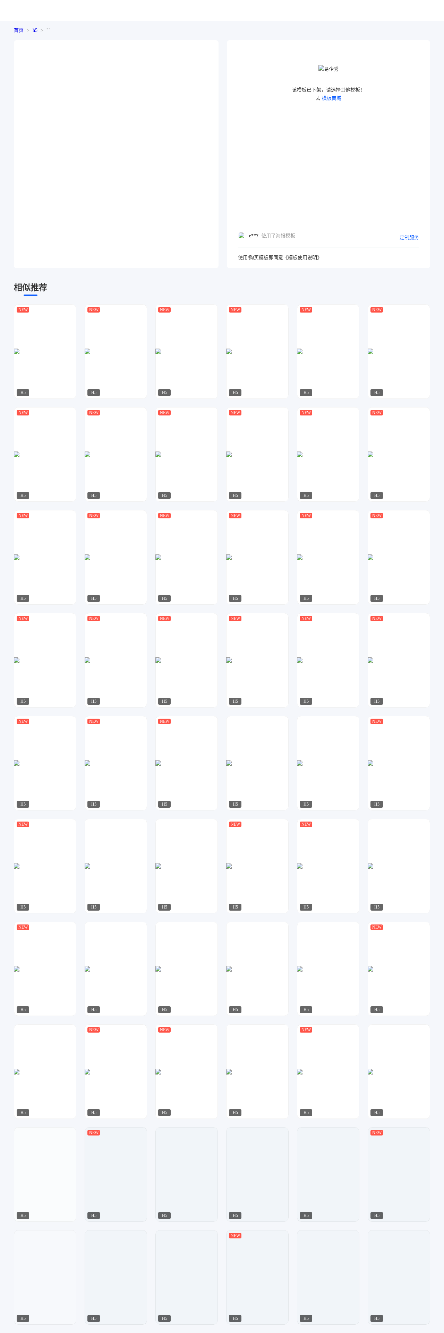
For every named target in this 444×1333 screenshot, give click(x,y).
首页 (19, 30)
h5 (35, 30)
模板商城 (331, 98)
